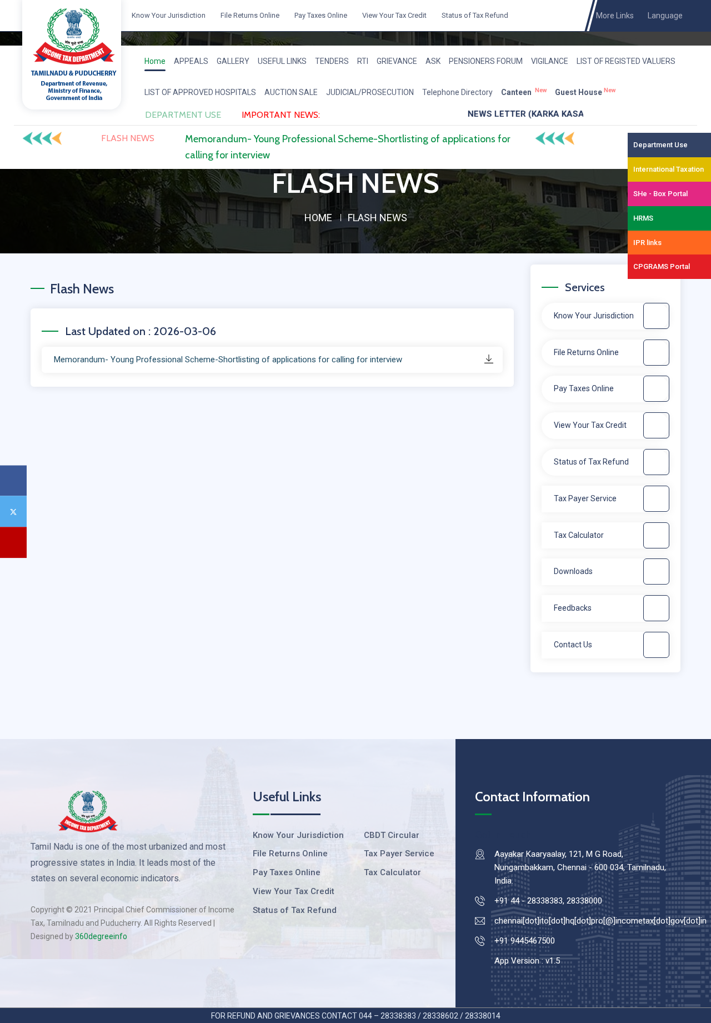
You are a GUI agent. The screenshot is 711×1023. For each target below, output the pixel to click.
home (318, 217)
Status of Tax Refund (474, 15)
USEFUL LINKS (282, 61)
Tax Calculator (579, 535)
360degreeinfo (101, 936)
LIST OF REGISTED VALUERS (626, 61)
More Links (616, 16)
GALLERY (233, 61)
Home (155, 61)
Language (665, 16)
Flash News (127, 138)
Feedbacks (573, 607)
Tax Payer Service (585, 498)
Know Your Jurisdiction (168, 15)
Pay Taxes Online (320, 15)
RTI (362, 61)
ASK (432, 61)
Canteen (524, 92)
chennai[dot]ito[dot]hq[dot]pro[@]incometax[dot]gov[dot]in (600, 921)
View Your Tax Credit (393, 15)
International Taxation (668, 169)
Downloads (573, 571)
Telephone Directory (457, 92)
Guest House (585, 92)
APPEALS (191, 61)
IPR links (647, 242)
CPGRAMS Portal (661, 266)
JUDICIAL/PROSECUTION (370, 92)
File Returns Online (249, 15)
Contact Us (573, 644)
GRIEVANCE (397, 61)
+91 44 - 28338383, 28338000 (548, 901)
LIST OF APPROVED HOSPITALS (200, 92)
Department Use (660, 145)
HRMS (643, 218)
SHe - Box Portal (660, 193)
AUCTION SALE (291, 92)
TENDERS (332, 61)
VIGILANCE (549, 61)
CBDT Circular (391, 835)
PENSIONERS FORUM (486, 61)
